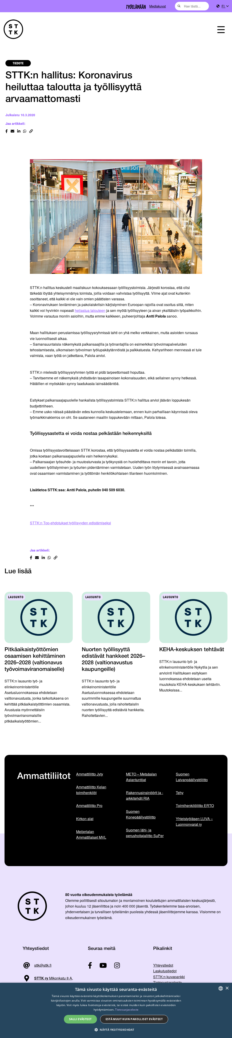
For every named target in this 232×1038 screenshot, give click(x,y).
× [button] (227, 988)
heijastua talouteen (90, 310)
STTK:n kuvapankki (169, 976)
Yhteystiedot (163, 965)
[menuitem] (225, 6)
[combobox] (192, 6)
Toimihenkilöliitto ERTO (195, 805)
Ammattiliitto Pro (89, 805)
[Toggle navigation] (221, 29)
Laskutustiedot (164, 970)
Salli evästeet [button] (80, 1019)
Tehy (180, 792)
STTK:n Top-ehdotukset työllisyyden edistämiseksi (70, 522)
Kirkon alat (84, 818)
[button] (116, 1030)
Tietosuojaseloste (167, 982)
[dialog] (116, 1010)
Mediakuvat (157, 6)
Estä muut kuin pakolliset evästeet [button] (134, 1019)
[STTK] (13, 29)
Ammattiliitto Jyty (89, 774)
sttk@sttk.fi (42, 965)
